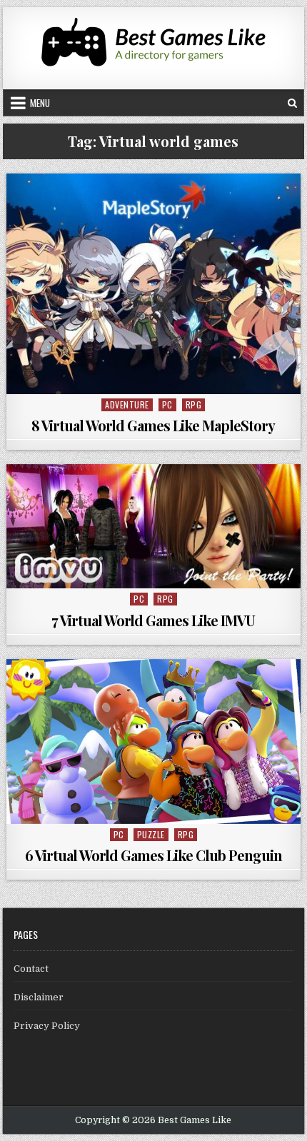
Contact (31, 968)
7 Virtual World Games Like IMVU (153, 620)
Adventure (127, 404)
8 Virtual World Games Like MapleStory (153, 425)
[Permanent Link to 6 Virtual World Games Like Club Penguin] (153, 741)
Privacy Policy (47, 1025)
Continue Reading (156, 377)
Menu (40, 103)
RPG (194, 404)
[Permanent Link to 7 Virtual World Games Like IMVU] (153, 526)
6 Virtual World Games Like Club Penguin (153, 855)
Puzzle (151, 834)
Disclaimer (39, 997)
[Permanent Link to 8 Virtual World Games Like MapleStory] (153, 284)
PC (167, 404)
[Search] (292, 102)
